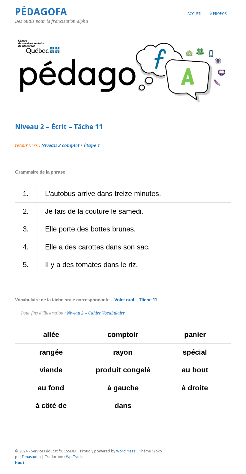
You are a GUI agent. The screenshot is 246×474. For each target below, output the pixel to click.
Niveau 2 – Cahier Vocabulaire (96, 313)
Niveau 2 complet (60, 145)
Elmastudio (31, 457)
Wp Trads (74, 457)
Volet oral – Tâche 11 (135, 299)
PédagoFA (41, 12)
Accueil (195, 14)
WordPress (125, 451)
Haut (20, 463)
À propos (218, 14)
